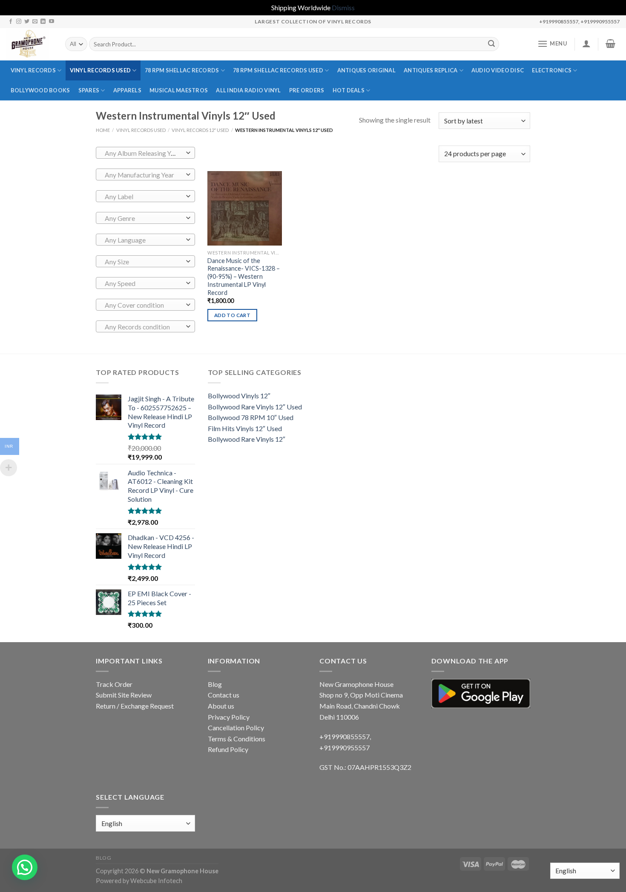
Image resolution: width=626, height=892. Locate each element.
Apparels (127, 90)
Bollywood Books (40, 90)
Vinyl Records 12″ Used (200, 130)
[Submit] (491, 44)
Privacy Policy (229, 717)
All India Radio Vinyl (248, 90)
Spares (89, 90)
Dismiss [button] (343, 7)
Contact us (223, 695)
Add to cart (232, 315)
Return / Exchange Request (135, 706)
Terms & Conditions (236, 739)
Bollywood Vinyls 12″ (239, 396)
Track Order (114, 684)
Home (103, 130)
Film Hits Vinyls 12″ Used (245, 428)
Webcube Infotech (156, 880)
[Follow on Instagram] (18, 22)
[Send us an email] (34, 22)
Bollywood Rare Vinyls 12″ (246, 439)
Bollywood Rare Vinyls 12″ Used (255, 407)
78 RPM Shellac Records (182, 70)
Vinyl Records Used (100, 70)
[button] (24, 867)
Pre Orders (306, 90)
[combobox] (145, 153)
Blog (215, 684)
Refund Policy (228, 749)
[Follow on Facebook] (10, 22)
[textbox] (143, 153)
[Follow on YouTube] (51, 22)
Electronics (551, 70)
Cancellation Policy (236, 727)
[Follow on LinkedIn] (43, 22)
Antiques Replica (430, 70)
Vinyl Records (33, 70)
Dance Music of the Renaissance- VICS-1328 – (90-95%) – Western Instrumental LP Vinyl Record (243, 276)
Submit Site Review (124, 695)
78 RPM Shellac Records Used (278, 70)
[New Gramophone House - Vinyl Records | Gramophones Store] (29, 44)
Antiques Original (366, 70)
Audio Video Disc (497, 70)
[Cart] (611, 43)
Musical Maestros (178, 90)
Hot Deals (349, 90)
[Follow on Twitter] (26, 22)
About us (221, 706)
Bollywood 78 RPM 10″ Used (250, 417)
